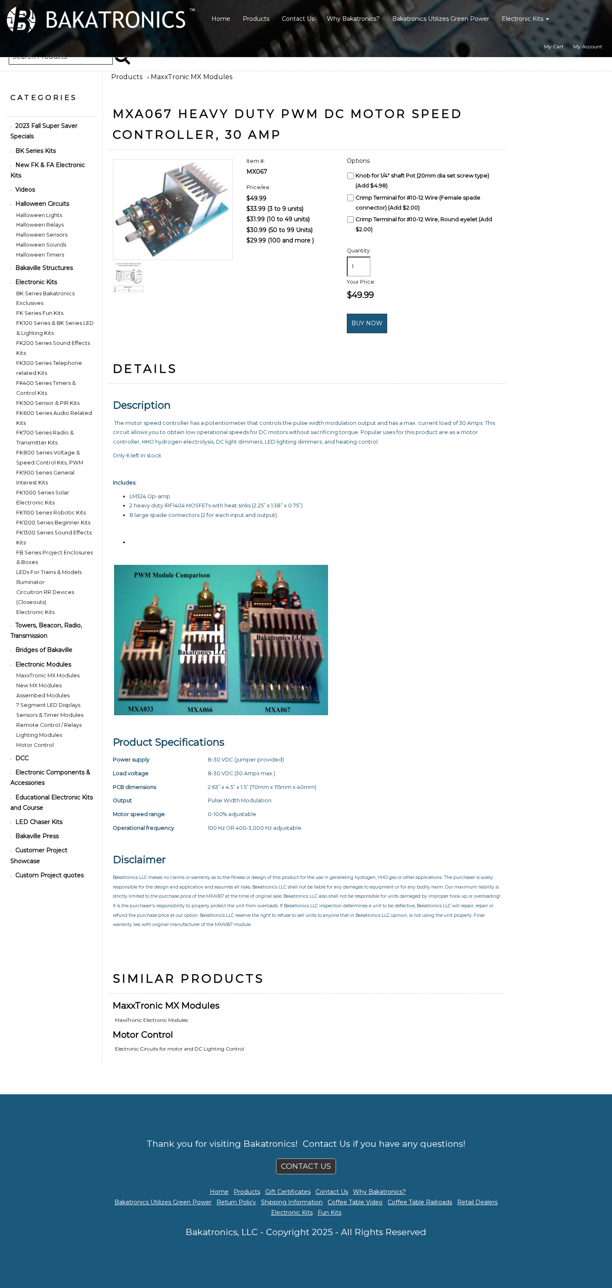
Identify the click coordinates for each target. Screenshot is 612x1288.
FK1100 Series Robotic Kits (51, 512)
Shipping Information (292, 1202)
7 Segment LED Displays (48, 705)
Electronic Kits (36, 282)
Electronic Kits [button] (523, 18)
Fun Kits (329, 1212)
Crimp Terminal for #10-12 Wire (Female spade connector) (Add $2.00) (418, 202)
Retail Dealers (477, 1202)
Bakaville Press (37, 836)
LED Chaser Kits (38, 822)
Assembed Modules (43, 695)
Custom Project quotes (49, 875)
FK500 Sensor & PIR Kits (48, 403)
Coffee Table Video (355, 1202)
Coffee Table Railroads (420, 1202)
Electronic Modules (43, 664)
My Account (587, 46)
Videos (25, 189)
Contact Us (298, 18)
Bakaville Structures (44, 268)
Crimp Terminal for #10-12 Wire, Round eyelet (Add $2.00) (424, 224)
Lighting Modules (39, 735)
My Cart (554, 46)
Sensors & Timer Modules (49, 715)
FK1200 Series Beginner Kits (53, 522)
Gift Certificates (288, 1192)
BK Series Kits (35, 151)
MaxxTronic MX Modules (191, 77)
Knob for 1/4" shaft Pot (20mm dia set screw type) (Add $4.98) (422, 180)
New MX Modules (39, 685)
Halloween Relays (40, 225)
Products (256, 18)
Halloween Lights (39, 215)
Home (220, 18)
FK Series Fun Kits (39, 313)
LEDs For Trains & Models (49, 572)
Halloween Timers (40, 255)
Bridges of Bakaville (43, 650)
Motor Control (143, 1034)
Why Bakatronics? (353, 18)
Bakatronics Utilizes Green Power (440, 18)
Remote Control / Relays (49, 725)
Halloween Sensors (41, 235)
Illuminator (30, 582)
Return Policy (236, 1202)
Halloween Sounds (41, 245)
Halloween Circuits (42, 203)
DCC (22, 758)
